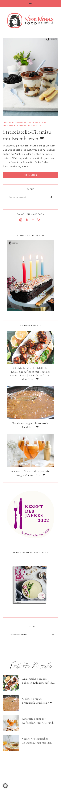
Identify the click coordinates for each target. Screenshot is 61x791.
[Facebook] (33, 220)
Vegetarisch (9, 125)
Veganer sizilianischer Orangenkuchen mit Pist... (37, 740)
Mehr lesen (30, 175)
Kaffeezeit (17, 123)
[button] (30, 3)
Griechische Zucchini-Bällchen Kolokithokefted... (38, 680)
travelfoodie (39, 123)
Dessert (7, 123)
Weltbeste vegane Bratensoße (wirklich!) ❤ (30, 425)
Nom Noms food (30, 20)
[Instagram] (21, 220)
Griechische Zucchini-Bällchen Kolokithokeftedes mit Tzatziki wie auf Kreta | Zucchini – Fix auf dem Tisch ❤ (31, 373)
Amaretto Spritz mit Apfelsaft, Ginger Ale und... (38, 720)
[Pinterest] (27, 220)
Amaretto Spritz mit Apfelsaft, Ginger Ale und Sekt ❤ (30, 473)
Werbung (21, 125)
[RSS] (39, 220)
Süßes (27, 123)
